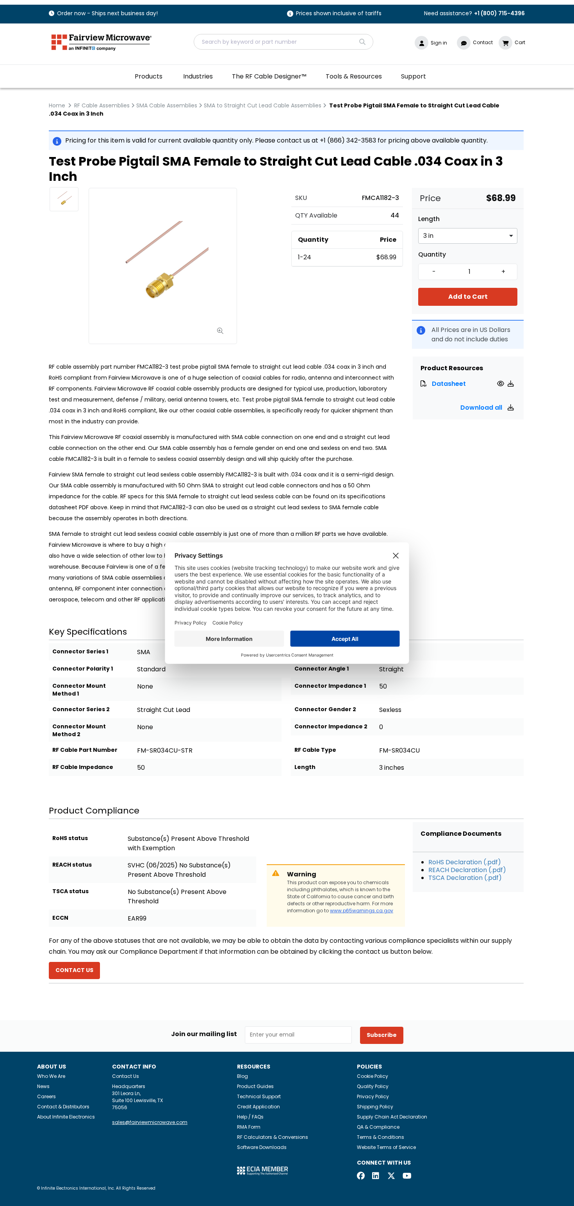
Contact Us (125, 1076)
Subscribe (382, 1035)
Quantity (432, 255)
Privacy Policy (373, 1096)
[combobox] (283, 42)
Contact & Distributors (63, 1106)
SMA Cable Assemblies (166, 105)
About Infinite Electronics (66, 1116)
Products (148, 76)
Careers (46, 1096)
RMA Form (248, 1127)
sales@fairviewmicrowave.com (149, 1122)
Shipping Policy (375, 1106)
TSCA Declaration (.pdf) (465, 877)
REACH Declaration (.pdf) (467, 869)
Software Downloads (262, 1147)
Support (413, 76)
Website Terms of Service (386, 1147)
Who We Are (51, 1076)
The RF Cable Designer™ (269, 76)
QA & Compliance (378, 1127)
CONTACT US (74, 970)
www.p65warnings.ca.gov (361, 910)
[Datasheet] (501, 383)
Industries (198, 76)
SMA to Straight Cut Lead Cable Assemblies (262, 105)
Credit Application (258, 1106)
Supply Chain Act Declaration (392, 1116)
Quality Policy (373, 1086)
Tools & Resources (354, 76)
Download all (482, 407)
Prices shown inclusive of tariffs (338, 14)
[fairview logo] (101, 41)
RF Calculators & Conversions (272, 1137)
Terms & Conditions (380, 1137)
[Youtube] (406, 1176)
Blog (242, 1076)
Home (57, 105)
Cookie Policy (372, 1076)
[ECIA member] (262, 1170)
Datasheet (449, 383)
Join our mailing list (204, 1034)
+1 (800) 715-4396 (499, 13)
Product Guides (255, 1086)
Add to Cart (468, 296)
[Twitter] (391, 1176)
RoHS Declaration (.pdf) (464, 862)
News (43, 1086)
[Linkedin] (376, 1176)
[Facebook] (361, 1176)
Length (429, 219)
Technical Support (259, 1096)
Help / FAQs (250, 1116)
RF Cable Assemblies (102, 105)
